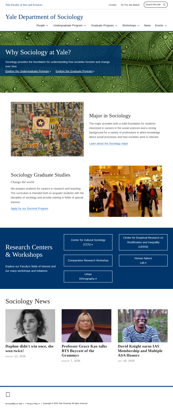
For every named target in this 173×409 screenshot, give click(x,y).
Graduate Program (102, 25)
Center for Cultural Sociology (91, 244)
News (147, 25)
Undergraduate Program (68, 25)
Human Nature (150, 261)
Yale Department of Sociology (44, 17)
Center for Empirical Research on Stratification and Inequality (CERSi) (143, 242)
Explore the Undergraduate (27, 71)
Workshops (129, 25)
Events (159, 25)
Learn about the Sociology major (108, 143)
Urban (95, 277)
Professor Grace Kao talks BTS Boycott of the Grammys (84, 350)
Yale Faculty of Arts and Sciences (23, 4)
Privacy (33, 404)
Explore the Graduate (74, 71)
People (40, 25)
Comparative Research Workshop (88, 260)
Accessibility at (14, 404)
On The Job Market (130, 5)
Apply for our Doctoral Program (29, 208)
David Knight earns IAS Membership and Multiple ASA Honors (140, 350)
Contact (112, 5)
